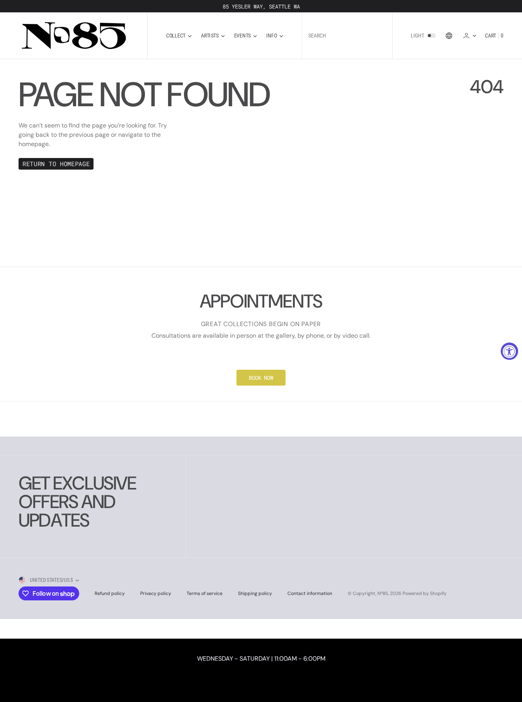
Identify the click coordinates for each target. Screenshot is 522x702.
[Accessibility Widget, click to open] (509, 351)
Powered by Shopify (425, 593)
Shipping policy (255, 593)
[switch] (431, 35)
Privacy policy (155, 593)
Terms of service (205, 593)
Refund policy (110, 593)
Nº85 (382, 593)
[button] (469, 35)
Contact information (309, 593)
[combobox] (347, 35)
